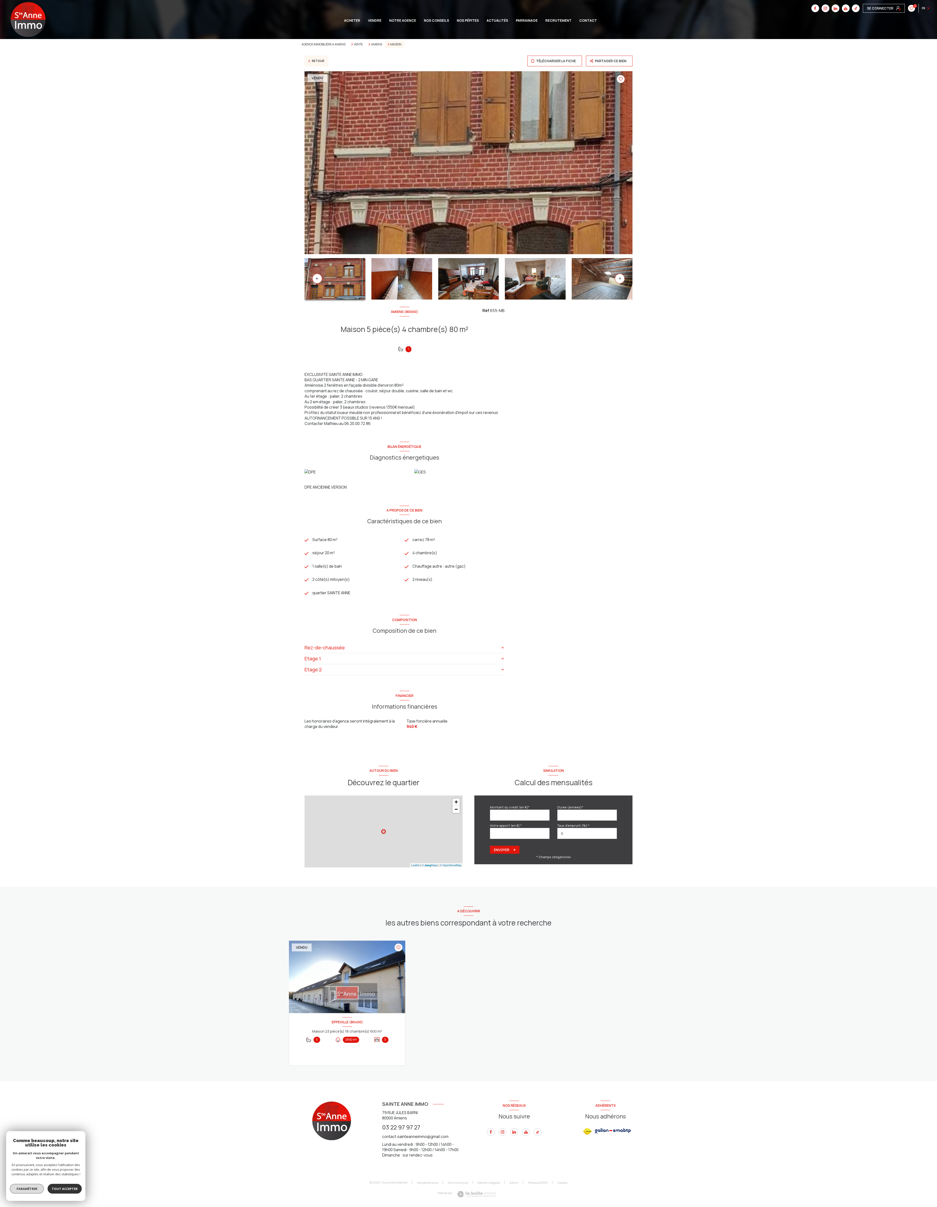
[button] (620, 278)
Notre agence (402, 20)
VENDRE (374, 20)
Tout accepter (65, 1189)
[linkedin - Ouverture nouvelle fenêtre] (835, 8)
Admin (514, 1183)
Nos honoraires (458, 1183)
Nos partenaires (427, 1183)
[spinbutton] (587, 833)
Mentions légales (489, 1183)
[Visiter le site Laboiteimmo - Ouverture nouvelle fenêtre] (476, 1194)
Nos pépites (468, 20)
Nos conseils (436, 20)
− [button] (456, 809)
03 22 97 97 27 (401, 1127)
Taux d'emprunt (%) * (573, 825)
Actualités (497, 20)
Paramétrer (27, 1189)
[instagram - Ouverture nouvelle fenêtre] (825, 8)
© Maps (430, 865)
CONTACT (588, 20)
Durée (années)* (570, 807)
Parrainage (527, 20)
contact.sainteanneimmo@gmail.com (415, 1136)
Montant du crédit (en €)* (510, 807)
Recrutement (558, 20)
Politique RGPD (538, 1183)
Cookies (562, 1183)
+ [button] (456, 802)
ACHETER (352, 20)
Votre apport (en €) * (506, 825)
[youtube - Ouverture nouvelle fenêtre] (846, 8)
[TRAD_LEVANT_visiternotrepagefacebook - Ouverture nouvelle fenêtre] (815, 8)
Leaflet (415, 865)
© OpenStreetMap (450, 865)
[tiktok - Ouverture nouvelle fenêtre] (856, 8)
